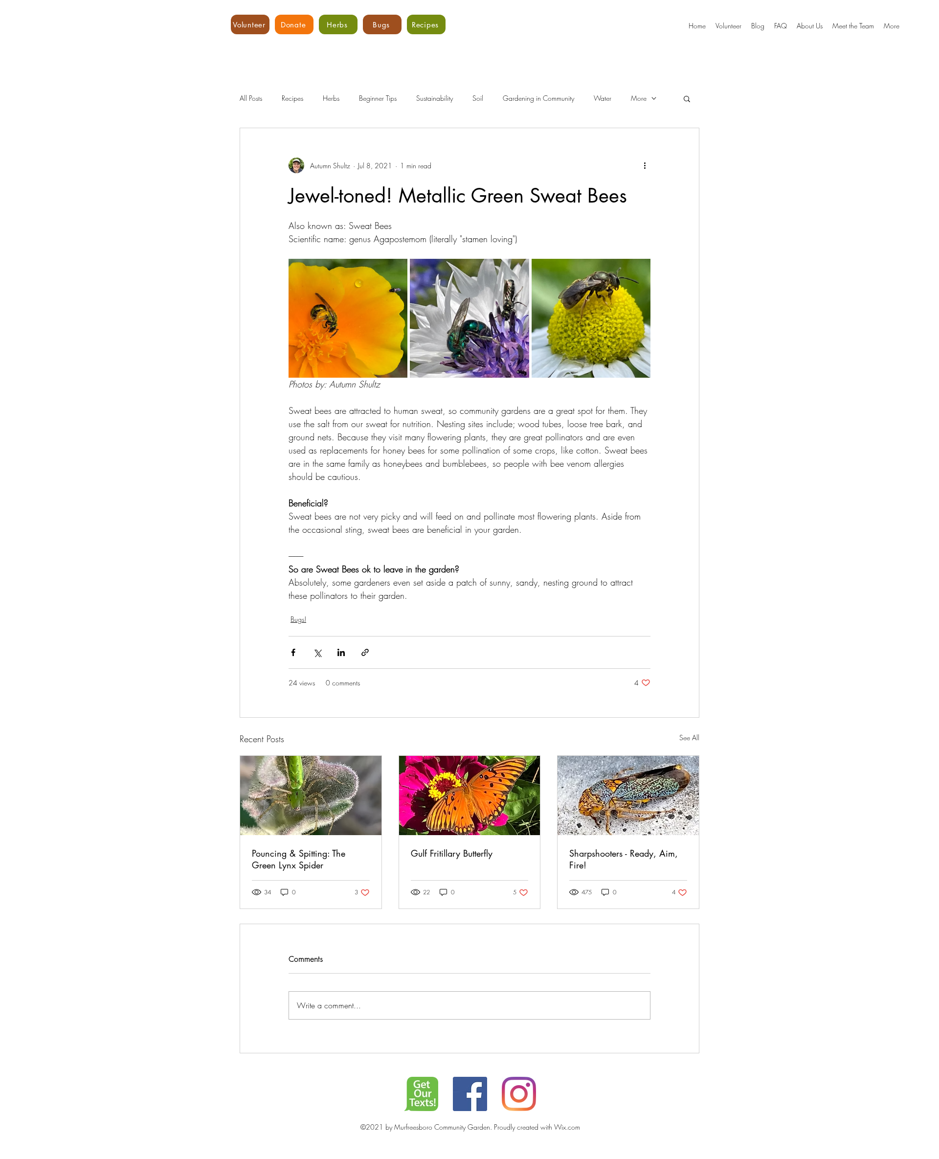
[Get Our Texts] (421, 1094)
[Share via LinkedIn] (341, 652)
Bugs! (298, 619)
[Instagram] (519, 1094)
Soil (477, 98)
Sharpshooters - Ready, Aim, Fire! (623, 859)
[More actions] (644, 165)
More (639, 98)
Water (602, 98)
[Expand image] (348, 318)
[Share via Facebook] (293, 652)
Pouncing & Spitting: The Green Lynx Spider (298, 859)
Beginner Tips (378, 98)
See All (689, 737)
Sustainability (434, 98)
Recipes (292, 98)
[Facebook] (470, 1094)
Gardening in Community (538, 98)
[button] (687, 98)
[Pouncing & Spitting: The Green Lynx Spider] (310, 795)
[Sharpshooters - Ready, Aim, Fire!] (628, 795)
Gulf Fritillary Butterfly (451, 853)
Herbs (331, 98)
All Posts (251, 98)
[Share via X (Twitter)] (317, 652)
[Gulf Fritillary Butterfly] (469, 795)
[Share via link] (365, 652)
